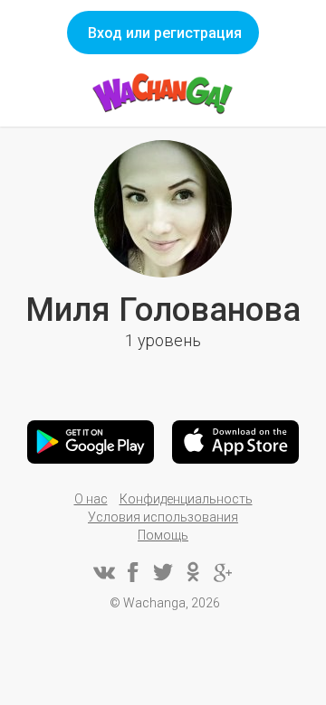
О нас (91, 499)
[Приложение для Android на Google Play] (90, 442)
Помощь (163, 535)
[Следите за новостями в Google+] (222, 572)
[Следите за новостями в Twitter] (163, 572)
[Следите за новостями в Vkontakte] (103, 572)
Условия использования (163, 517)
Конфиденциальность (186, 499)
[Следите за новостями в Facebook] (133, 572)
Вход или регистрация (165, 33)
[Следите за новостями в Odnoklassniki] (192, 572)
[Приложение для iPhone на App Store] (235, 442)
